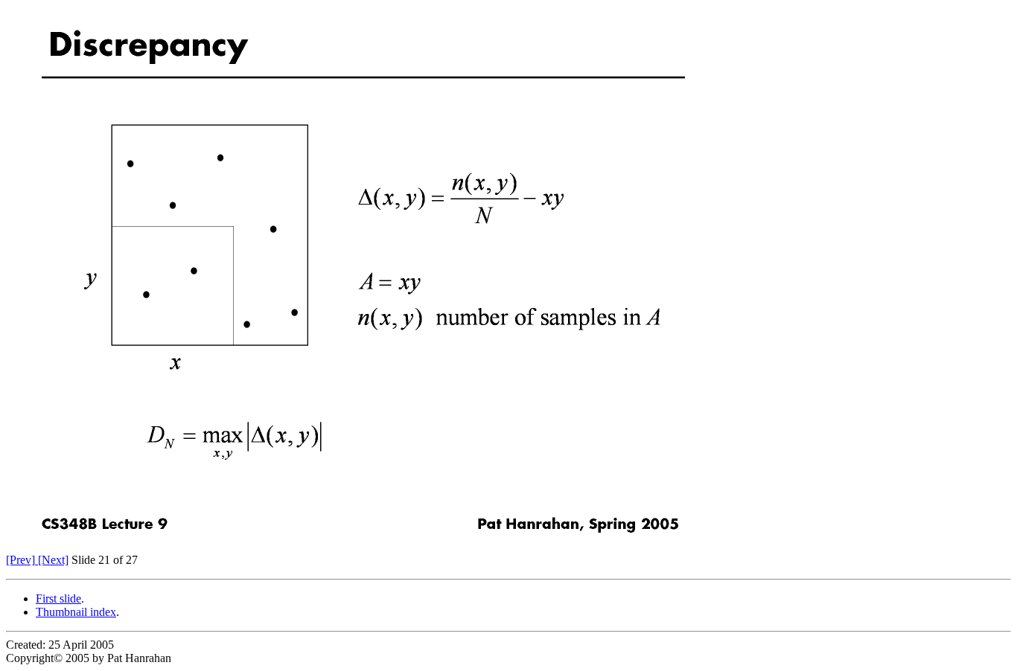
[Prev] (20, 559)
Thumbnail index (76, 612)
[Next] (51, 559)
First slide (58, 598)
